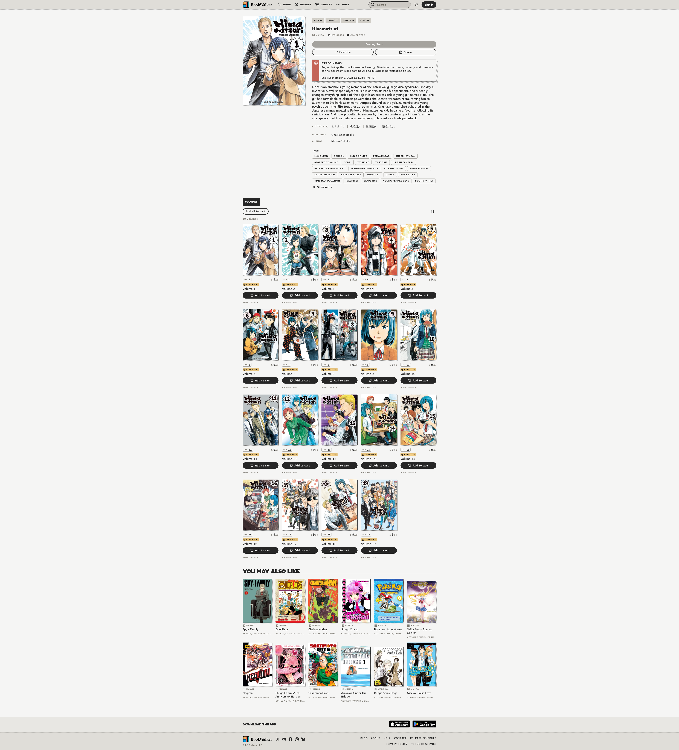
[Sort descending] (432, 211)
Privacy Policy (396, 744)
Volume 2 (288, 289)
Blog (364, 738)
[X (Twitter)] (278, 739)
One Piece (282, 629)
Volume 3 (327, 289)
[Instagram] (297, 739)
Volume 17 (289, 544)
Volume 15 (408, 459)
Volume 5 (407, 289)
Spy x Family (250, 629)
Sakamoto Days (318, 693)
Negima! (248, 693)
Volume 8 (327, 374)
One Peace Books (342, 134)
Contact (400, 738)
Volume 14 (368, 459)
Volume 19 (368, 544)
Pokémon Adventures (388, 629)
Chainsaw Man (317, 629)
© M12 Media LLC (252, 745)
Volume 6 (249, 374)
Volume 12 (289, 459)
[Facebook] (290, 739)
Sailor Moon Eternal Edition (419, 631)
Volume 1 (249, 289)
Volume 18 (328, 544)
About (375, 738)
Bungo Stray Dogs (385, 693)
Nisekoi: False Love (419, 693)
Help (387, 738)
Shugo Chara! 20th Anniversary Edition (288, 694)
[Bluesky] (303, 739)
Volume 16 (250, 544)
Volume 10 (408, 374)
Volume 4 (367, 289)
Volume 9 (367, 374)
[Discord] (284, 739)
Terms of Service (423, 744)
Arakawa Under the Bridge (354, 694)
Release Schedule (423, 738)
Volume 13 (328, 459)
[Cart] (416, 4)
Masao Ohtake (340, 141)
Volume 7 (288, 374)
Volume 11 (250, 459)
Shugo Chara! (349, 629)
